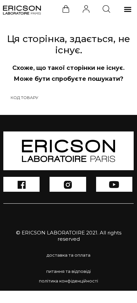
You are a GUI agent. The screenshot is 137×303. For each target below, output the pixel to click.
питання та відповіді (68, 271)
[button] (128, 9)
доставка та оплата (68, 255)
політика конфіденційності (68, 280)
